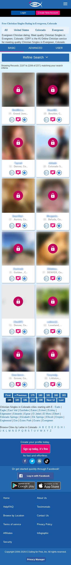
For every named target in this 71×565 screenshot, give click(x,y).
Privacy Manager (36, 559)
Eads (57, 407)
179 (32, 395)
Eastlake (24, 410)
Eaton (34, 410)
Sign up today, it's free (35, 449)
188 (41, 400)
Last (61, 400)
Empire (59, 417)
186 (25, 400)
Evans (36, 420)
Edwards (17, 413)
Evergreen (47, 420)
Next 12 (51, 400)
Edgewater (5, 413)
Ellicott (49, 417)
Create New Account (48, 13)
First (8, 395)
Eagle (3, 410)
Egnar (27, 413)
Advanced (35, 47)
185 (17, 400)
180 (40, 395)
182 (56, 395)
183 (64, 395)
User (59, 47)
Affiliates (8, 533)
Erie (15, 420)
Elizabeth (25, 417)
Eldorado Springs (9, 417)
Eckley (51, 410)
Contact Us (43, 515)
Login (23, 13)
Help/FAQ (8, 506)
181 (48, 395)
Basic (11, 47)
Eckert (42, 410)
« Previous (21, 395)
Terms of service (12, 524)
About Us (42, 498)
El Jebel (36, 413)
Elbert (56, 413)
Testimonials (43, 506)
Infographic (43, 533)
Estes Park (25, 420)
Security (7, 542)
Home (6, 498)
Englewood (5, 420)
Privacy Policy (44, 524)
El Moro (47, 413)
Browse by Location (13, 515)
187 (33, 400)
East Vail (12, 410)
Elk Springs (38, 417)
